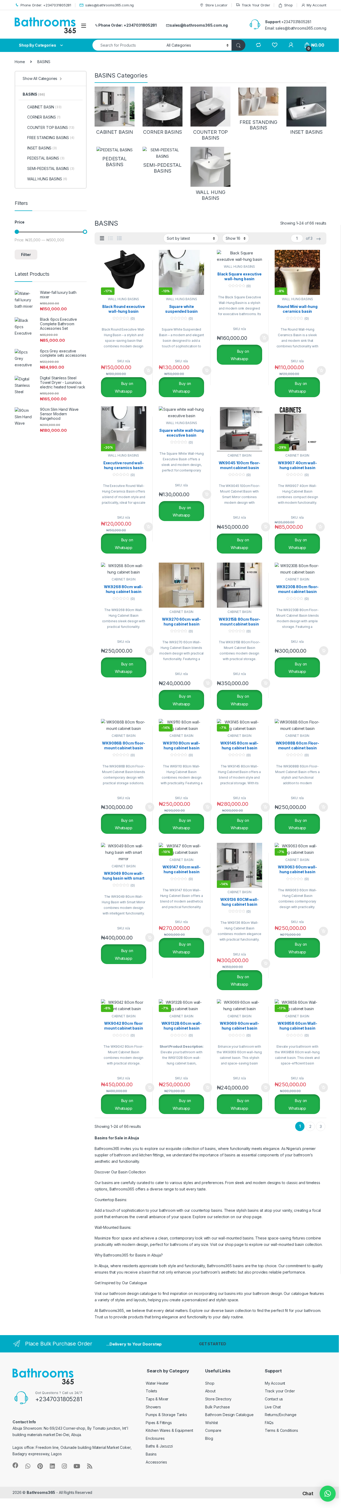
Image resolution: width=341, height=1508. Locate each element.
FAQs (269, 1422)
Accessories (156, 1462)
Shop (288, 5)
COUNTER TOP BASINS (50, 127)
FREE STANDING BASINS (50, 137)
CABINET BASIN (239, 455)
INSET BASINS (42, 148)
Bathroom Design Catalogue (229, 1414)
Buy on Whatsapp (124, 387)
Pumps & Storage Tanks (166, 1414)
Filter (26, 254)
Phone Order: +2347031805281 (46, 5)
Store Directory (218, 1399)
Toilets (151, 1391)
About (210, 1391)
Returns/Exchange (281, 1414)
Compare (213, 1430)
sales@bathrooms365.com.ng (109, 5)
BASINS (34, 94)
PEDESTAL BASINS (45, 158)
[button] (328, 1494)
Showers (153, 1407)
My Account (316, 5)
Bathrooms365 (41, 1492)
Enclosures (155, 1438)
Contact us (274, 1399)
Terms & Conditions (281, 1430)
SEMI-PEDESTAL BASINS (50, 168)
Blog (209, 1438)
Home (20, 61)
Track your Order (280, 1391)
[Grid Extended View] (102, 238)
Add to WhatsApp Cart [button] (142, 370)
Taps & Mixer (157, 1399)
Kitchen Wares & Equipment (169, 1430)
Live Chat (273, 1407)
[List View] (110, 238)
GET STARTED (212, 1344)
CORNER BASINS (43, 117)
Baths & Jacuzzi (159, 1446)
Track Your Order (256, 5)
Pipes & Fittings (159, 1422)
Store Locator (216, 5)
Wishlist (211, 1422)
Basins (151, 1454)
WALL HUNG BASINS (123, 299)
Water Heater (157, 1383)
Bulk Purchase (217, 1407)
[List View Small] (119, 238)
